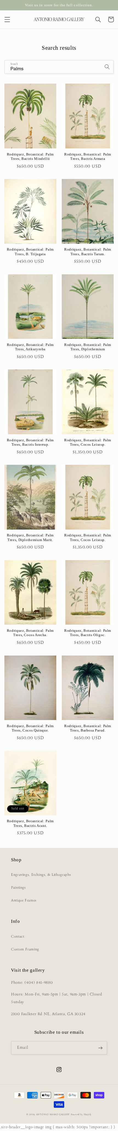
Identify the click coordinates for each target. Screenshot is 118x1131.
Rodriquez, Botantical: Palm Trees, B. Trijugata (30, 252)
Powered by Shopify (81, 1114)
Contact (17, 936)
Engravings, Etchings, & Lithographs (41, 875)
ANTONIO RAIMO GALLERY (53, 1114)
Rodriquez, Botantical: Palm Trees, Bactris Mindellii (30, 156)
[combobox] (59, 66)
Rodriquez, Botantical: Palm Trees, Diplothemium (87, 347)
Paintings (18, 888)
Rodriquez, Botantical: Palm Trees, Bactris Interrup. (30, 442)
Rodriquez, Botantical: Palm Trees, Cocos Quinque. (30, 728)
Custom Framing (25, 949)
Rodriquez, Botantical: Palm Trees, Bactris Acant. (30, 823)
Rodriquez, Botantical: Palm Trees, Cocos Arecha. (30, 633)
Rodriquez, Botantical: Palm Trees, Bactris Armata (87, 156)
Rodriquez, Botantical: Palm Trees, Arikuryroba (30, 347)
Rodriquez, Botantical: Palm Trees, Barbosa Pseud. (87, 728)
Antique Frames (23, 900)
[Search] (107, 66)
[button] (7, 19)
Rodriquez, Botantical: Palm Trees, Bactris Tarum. (87, 252)
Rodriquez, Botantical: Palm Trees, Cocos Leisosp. (87, 442)
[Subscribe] (100, 1047)
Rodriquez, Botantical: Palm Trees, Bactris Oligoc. (87, 633)
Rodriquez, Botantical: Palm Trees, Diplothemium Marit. (30, 537)
